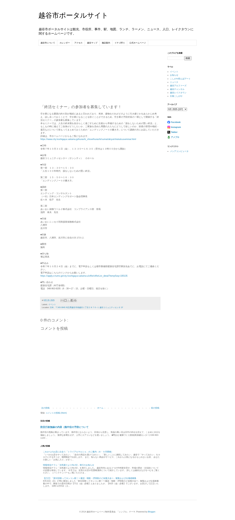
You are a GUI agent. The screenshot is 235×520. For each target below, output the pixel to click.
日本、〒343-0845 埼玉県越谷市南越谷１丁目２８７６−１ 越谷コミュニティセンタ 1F (86, 307)
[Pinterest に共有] (75, 300)
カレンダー (65, 43)
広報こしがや (176, 96)
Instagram (176, 127)
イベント (52, 304)
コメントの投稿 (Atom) (56, 413)
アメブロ (175, 137)
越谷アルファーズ (178, 85)
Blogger (151, 512)
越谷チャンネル (177, 89)
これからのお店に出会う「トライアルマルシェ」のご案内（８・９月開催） (78, 452)
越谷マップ (92, 43)
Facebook (176, 122)
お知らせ (174, 75)
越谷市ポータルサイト (73, 15)
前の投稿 (155, 408)
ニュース (174, 82)
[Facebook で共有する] (72, 300)
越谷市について (48, 43)
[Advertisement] (100, 77)
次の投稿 (45, 408)
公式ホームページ (137, 43)
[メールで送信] (62, 300)
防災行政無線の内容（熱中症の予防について (64, 427)
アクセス (78, 43)
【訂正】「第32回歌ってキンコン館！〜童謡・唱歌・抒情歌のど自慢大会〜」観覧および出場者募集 (89, 478)
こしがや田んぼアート (180, 79)
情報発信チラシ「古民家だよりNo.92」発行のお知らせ (68, 465)
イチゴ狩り (120, 43)
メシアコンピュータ (179, 151)
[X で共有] (68, 300)
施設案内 (106, 43)
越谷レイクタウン (178, 92)
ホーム (100, 408)
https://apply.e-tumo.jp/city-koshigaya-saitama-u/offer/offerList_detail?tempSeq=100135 (83, 276)
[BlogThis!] (65, 300)
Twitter (174, 132)
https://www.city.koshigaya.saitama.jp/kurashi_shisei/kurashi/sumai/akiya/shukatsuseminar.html (88, 139)
